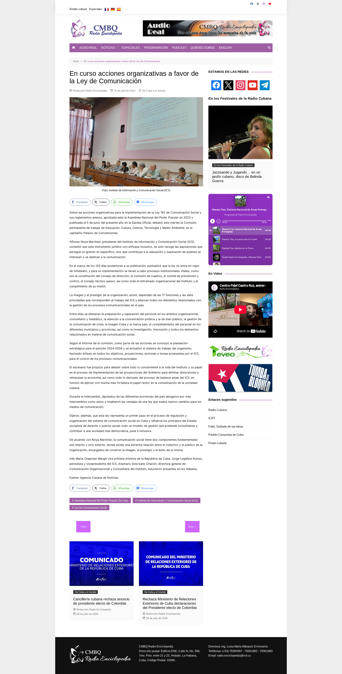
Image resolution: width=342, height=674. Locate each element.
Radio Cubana (217, 409)
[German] (113, 9)
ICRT (211, 418)
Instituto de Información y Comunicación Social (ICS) (168, 500)
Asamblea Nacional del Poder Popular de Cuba (101, 500)
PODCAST (179, 47)
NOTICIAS (108, 47)
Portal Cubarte (217, 443)
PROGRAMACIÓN (156, 47)
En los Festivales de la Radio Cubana (233, 165)
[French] (107, 9)
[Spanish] (119, 9)
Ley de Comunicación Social (90, 507)
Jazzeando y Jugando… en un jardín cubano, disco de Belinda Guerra (237, 176)
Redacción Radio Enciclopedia (90, 90)
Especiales (95, 9)
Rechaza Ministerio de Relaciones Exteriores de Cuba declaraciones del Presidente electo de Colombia (170, 603)
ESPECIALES (131, 47)
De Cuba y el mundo (153, 90)
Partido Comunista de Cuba (225, 434)
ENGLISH (225, 47)
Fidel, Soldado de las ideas (225, 426)
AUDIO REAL (88, 47)
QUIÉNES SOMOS (203, 47)
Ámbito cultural (78, 9)
